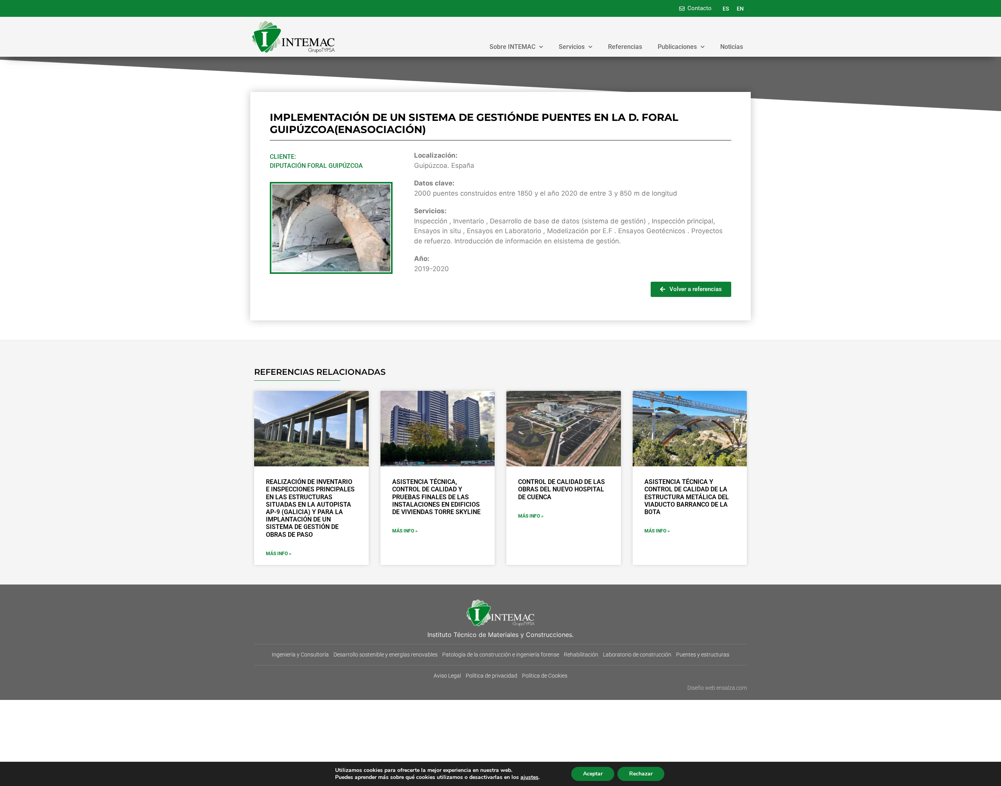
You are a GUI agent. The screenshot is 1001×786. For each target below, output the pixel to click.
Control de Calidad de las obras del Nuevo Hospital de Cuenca (561, 489)
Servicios (572, 46)
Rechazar (641, 773)
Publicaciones (677, 46)
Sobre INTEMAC (512, 46)
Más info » (278, 553)
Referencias (625, 46)
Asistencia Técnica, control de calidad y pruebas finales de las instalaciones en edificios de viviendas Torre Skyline (436, 497)
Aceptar (593, 773)
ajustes (529, 777)
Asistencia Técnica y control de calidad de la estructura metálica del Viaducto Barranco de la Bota (686, 497)
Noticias (731, 46)
